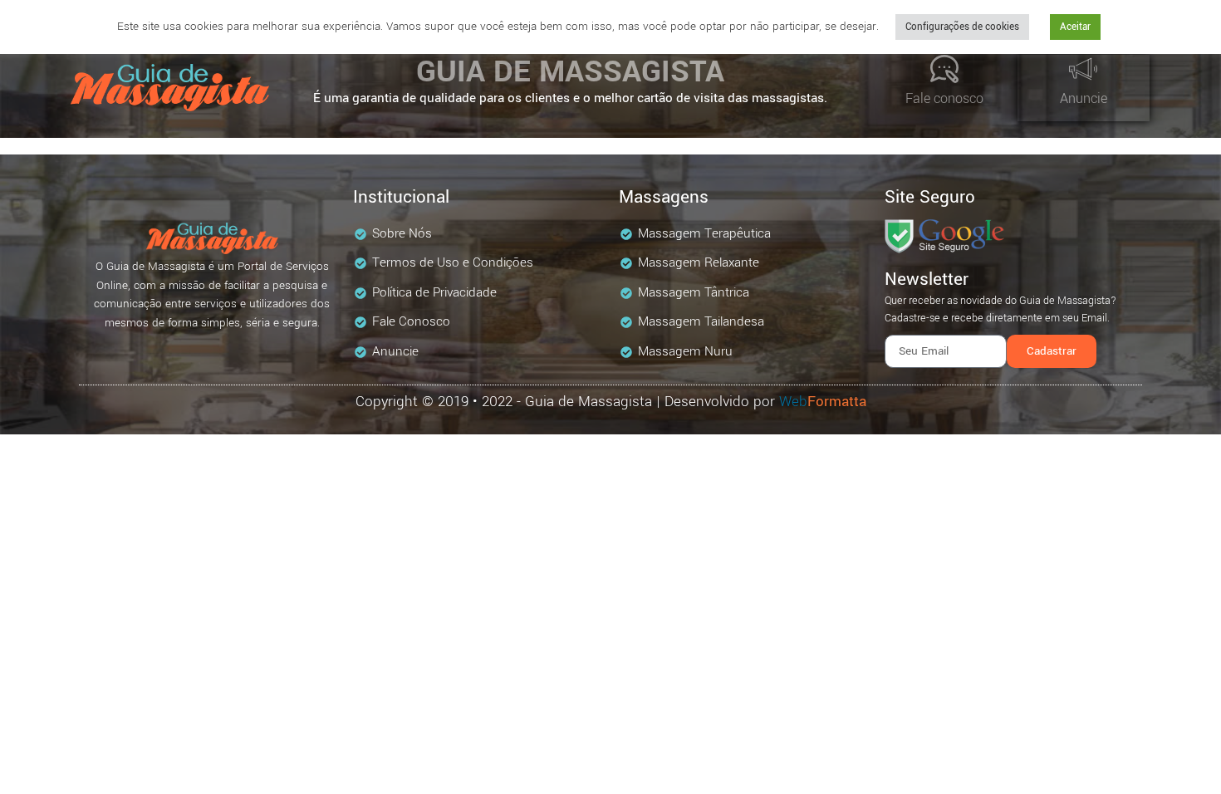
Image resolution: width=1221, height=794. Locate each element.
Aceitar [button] (1075, 27)
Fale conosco (944, 98)
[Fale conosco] (944, 69)
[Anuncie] (1083, 69)
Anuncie (1083, 98)
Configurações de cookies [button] (962, 27)
